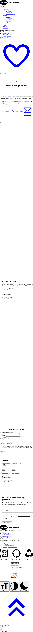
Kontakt (5, 26)
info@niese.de (7, 36)
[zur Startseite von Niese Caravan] (9, 4)
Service (5, 15)
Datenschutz (6, 544)
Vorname (2, 434)
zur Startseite (6, 111)
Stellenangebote (10, 23)
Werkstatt (8, 21)
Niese (4, 25)
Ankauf (8, 17)
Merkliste (5, 28)
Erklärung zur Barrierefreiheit (10, 547)
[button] (16, 565)
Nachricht (3, 442)
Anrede (2, 432)
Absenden (3, 451)
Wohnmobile (9, 11)
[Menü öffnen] (2, 6)
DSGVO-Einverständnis (6, 443)
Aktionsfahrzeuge (10, 14)
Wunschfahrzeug (10, 19)
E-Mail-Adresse (4, 437)
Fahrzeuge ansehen (18, 111)
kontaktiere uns (27, 115)
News (7, 22)
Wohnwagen (9, 12)
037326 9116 (7, 34)
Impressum (5, 543)
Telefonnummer (4, 438)
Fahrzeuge (5, 9)
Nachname (3, 435)
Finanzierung (9, 18)
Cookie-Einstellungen (8, 545)
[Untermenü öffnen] (8, 10)
